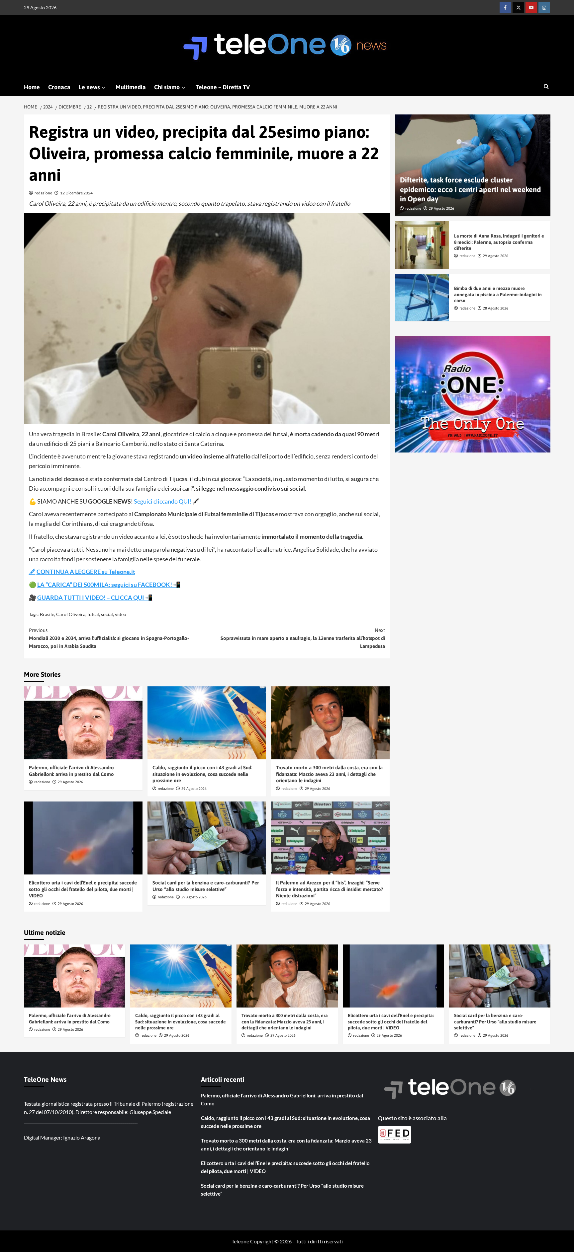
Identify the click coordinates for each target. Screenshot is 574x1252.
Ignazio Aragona (81, 1137)
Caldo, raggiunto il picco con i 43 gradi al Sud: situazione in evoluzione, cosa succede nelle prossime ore (202, 774)
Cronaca (59, 87)
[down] (103, 88)
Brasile (47, 614)
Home (32, 87)
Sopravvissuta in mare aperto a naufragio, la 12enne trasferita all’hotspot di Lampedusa (303, 638)
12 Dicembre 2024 (76, 192)
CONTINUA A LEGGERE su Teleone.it (86, 571)
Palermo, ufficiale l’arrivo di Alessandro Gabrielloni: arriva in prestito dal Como (282, 1099)
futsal (93, 614)
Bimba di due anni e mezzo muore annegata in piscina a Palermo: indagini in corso (498, 294)
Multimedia (131, 87)
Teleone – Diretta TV (223, 87)
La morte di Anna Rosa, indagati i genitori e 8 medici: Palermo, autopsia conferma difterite (499, 241)
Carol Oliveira (70, 614)
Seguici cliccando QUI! (163, 501)
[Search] (546, 87)
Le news (89, 87)
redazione (43, 192)
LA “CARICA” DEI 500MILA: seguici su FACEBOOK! (105, 584)
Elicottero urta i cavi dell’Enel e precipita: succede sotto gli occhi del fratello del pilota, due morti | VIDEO (83, 889)
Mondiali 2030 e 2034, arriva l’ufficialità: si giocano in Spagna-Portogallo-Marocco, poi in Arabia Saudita (109, 638)
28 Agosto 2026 (495, 308)
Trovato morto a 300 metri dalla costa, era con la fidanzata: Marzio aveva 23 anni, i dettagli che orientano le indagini (329, 774)
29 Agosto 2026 (70, 782)
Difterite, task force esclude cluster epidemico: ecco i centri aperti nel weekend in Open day (470, 189)
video (120, 614)
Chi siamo (167, 87)
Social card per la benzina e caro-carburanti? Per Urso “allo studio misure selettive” (495, 1021)
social (107, 614)
